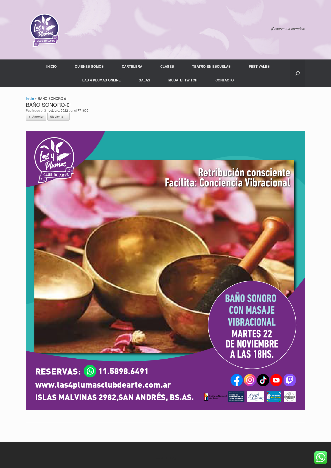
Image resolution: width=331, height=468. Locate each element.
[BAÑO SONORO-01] (165, 408)
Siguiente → (58, 116)
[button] (297, 73)
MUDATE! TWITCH (182, 80)
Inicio (30, 98)
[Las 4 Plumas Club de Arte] (44, 30)
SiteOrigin (171, 458)
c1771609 (81, 110)
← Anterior (36, 116)
